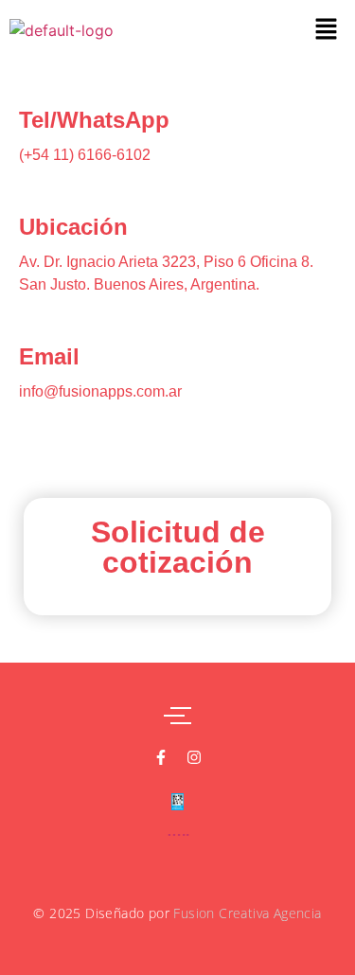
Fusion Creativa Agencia (247, 913)
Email (49, 356)
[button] (327, 29)
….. (178, 831)
